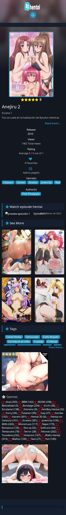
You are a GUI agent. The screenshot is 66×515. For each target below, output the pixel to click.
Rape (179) (48, 424)
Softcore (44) (48, 428)
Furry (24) (11, 413)
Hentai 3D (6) (38, 416)
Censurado (32, 337)
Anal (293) (11, 402)
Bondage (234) (31, 405)
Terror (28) (30, 431)
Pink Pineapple (30, 194)
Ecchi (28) (49, 405)
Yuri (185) (50, 439)
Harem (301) (19, 416)
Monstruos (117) (28, 424)
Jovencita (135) (50, 420)
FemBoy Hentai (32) (52, 409)
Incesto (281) (30, 420)
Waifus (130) (19, 439)
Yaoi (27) (35, 439)
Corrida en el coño (18, 341)
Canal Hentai (14, 337)
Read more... (52, 123)
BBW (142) (27, 402)
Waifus (59, 182)
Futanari (8, 182)
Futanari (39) (29, 413)
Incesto (33, 182)
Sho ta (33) (30, 428)
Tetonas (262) (48, 431)
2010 (30, 134)
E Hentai (52, 341)
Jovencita (46, 182)
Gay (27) (45, 413)
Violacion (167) (32, 435)
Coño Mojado (51, 337)
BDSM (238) (44, 402)
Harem (21, 182)
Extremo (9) (30, 409)
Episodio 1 (39, 213)
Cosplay (38, 341)
